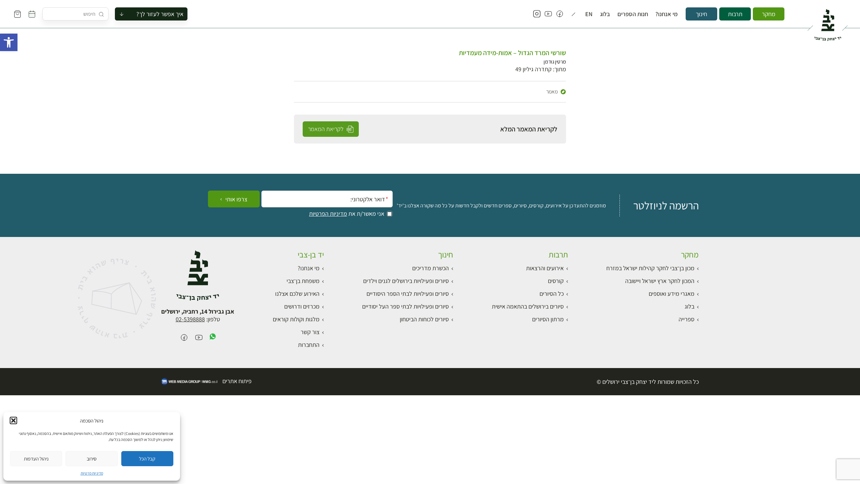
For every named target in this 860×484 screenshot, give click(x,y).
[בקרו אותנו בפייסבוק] (560, 14)
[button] (8, 42)
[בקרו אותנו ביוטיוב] (548, 14)
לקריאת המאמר (326, 129)
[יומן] (32, 14)
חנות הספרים (632, 14)
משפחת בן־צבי (303, 281)
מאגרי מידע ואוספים (671, 293)
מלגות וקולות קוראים (296, 319)
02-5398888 (190, 319)
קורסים (556, 281)
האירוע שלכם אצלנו (297, 293)
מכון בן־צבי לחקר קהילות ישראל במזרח (650, 268)
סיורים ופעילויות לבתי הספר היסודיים (408, 293)
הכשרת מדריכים (430, 268)
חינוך (701, 14)
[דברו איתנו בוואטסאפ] (212, 337)
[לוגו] (827, 22)
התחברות (308, 345)
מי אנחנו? (666, 14)
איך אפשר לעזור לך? (159, 14)
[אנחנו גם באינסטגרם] (537, 14)
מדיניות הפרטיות (328, 214)
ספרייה (686, 319)
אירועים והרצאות (545, 268)
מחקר (768, 14)
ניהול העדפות (36, 458)
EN (589, 14)
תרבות (735, 14)
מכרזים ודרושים (301, 306)
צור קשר (310, 332)
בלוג (605, 14)
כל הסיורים (552, 293)
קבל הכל (147, 458)
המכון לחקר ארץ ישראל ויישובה (659, 281)
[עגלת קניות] (17, 14)
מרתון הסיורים (548, 319)
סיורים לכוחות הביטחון (424, 319)
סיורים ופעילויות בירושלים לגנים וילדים (406, 281)
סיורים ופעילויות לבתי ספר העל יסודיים (405, 306)
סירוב (91, 458)
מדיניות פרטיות (92, 473)
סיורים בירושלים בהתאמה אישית (528, 306)
